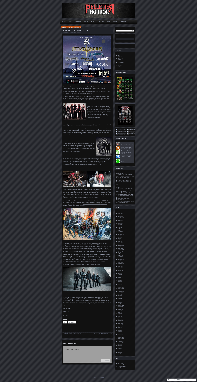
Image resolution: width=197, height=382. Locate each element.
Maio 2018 (120, 313)
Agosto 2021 (120, 270)
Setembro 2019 (121, 291)
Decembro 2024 (121, 234)
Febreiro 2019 (120, 301)
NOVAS (70, 22)
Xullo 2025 (120, 224)
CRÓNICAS (120, 59)
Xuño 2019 (120, 295)
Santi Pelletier (124, 143)
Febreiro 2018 (120, 317)
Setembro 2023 (121, 249)
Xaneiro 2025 (120, 233)
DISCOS (93, 22)
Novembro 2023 (121, 247)
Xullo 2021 (120, 272)
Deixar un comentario (76, 32)
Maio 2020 (120, 280)
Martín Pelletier (70, 27)
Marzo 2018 (120, 316)
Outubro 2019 (120, 290)
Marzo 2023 (120, 255)
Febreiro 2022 (120, 267)
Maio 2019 (120, 297)
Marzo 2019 (120, 299)
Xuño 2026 (120, 210)
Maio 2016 (120, 347)
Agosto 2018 (120, 309)
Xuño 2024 (120, 238)
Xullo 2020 (120, 279)
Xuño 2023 (120, 252)
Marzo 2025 (120, 230)
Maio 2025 (120, 227)
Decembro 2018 (121, 304)
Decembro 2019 (121, 287)
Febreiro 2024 (120, 242)
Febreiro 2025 (120, 231)
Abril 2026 (120, 212)
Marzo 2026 (120, 213)
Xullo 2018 (120, 311)
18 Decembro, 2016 (77, 27)
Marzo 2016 (120, 349)
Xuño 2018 (120, 312)
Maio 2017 (120, 330)
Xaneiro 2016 (120, 352)
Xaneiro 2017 (120, 336)
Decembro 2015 (121, 354)
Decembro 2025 (121, 217)
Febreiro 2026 (120, 215)
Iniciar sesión (120, 363)
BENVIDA (64, 22)
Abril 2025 (120, 229)
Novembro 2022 (121, 260)
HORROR (115, 22)
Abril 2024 (120, 240)
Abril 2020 (120, 281)
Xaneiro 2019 (120, 302)
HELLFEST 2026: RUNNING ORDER (125, 188)
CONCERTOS (78, 22)
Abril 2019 (120, 298)
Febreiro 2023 (120, 256)
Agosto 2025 (120, 223)
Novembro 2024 (121, 235)
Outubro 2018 (120, 306)
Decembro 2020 (121, 276)
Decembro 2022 (121, 259)
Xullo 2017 (120, 327)
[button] (75, 178)
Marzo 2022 (120, 266)
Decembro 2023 (121, 245)
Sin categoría (120, 68)
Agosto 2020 (120, 277)
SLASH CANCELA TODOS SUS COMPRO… (126, 152)
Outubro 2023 (120, 248)
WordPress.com (121, 367)
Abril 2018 (120, 315)
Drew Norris (123, 155)
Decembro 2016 (121, 337)
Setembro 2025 (121, 222)
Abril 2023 (120, 254)
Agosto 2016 (120, 342)
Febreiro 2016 (120, 351)
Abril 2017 (120, 331)
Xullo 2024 (120, 237)
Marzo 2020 (120, 283)
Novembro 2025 (121, 219)
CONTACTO (123, 22)
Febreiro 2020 (121, 284)
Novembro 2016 (121, 338)
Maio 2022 (120, 265)
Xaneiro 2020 (120, 285)
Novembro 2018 (121, 305)
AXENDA (120, 55)
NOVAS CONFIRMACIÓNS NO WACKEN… (126, 157)
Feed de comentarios (122, 366)
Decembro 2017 (121, 320)
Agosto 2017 (120, 326)
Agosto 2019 (120, 292)
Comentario (106, 360)
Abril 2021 (120, 274)
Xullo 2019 (120, 294)
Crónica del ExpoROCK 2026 (124, 193)
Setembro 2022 (121, 263)
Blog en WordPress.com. (98, 377)
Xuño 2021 (120, 273)
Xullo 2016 (120, 344)
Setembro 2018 (121, 308)
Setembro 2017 (121, 324)
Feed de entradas (121, 365)
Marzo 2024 (120, 241)
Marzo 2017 (120, 333)
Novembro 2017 (121, 322)
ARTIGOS (86, 22)
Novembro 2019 (121, 288)
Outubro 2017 (120, 323)
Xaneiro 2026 (120, 216)
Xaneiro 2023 (120, 258)
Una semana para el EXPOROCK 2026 (125, 194)
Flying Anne (123, 151)
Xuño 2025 (120, 226)
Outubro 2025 (120, 220)
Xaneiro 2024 (120, 244)
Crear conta (120, 362)
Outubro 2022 (120, 262)
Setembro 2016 (121, 341)
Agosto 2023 (120, 251)
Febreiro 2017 (120, 334)
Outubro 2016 (120, 340)
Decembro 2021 (121, 269)
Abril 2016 (120, 348)
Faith (122, 160)
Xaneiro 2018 (120, 319)
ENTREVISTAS (101, 22)
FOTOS (108, 22)
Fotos (119, 64)
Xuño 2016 (120, 345)
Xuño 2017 (120, 329)
